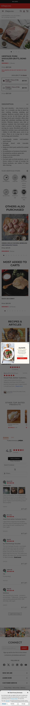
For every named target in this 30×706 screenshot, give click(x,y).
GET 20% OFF (22, 358)
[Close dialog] (28, 343)
